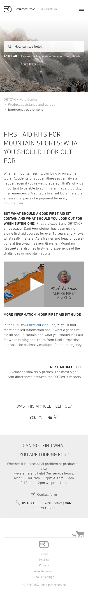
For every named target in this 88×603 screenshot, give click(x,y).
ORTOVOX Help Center (20, 100)
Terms (44, 554)
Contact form (46, 495)
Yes (33, 418)
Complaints (73, 56)
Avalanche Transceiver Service (41, 56)
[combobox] (44, 46)
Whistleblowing (44, 571)
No (50, 418)
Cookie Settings (44, 577)
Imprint (44, 560)
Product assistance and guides (31, 105)
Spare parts (28, 64)
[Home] (19, 9)
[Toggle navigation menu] (81, 9)
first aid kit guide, (42, 325)
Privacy (44, 565)
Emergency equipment (25, 110)
